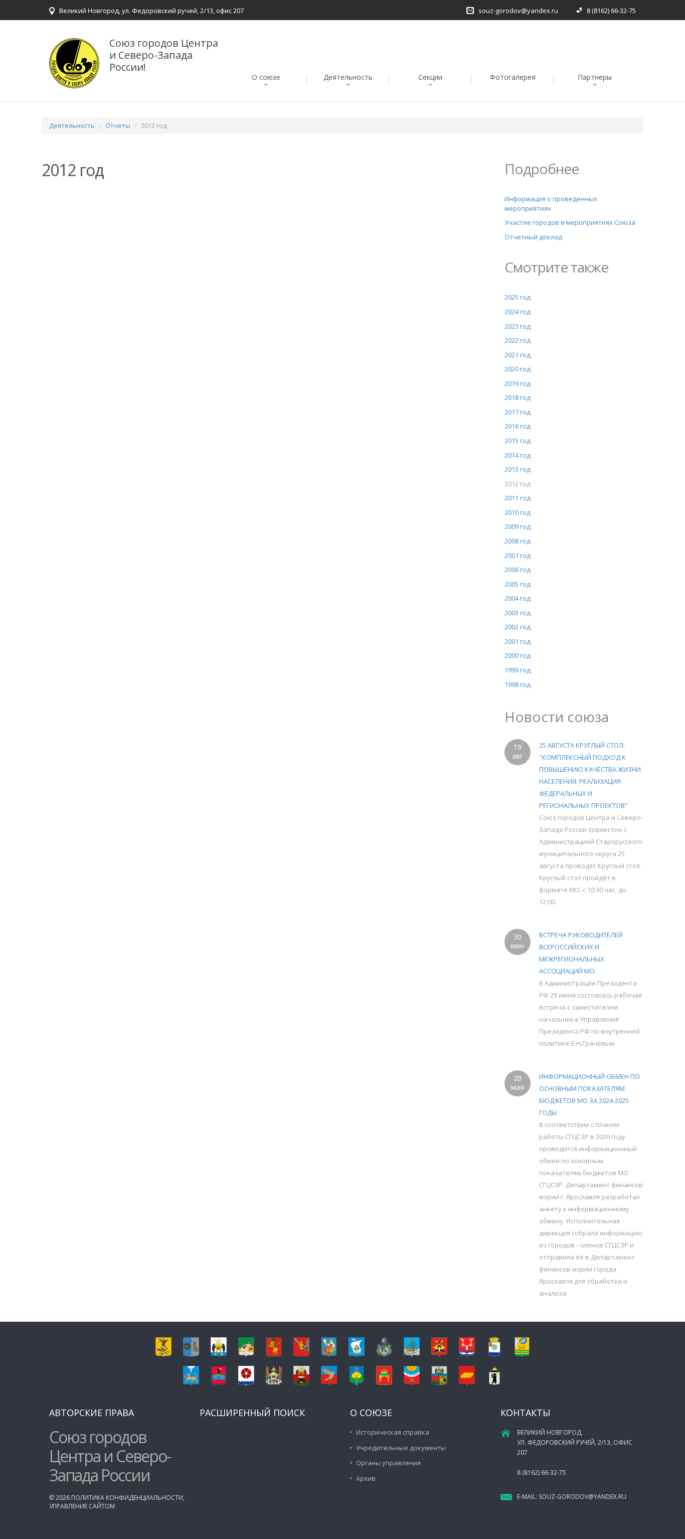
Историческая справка (392, 1432)
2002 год (517, 626)
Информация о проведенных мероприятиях (550, 203)
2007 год (517, 555)
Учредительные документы (401, 1447)
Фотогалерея (513, 77)
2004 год (517, 598)
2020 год (517, 368)
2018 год (517, 397)
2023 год (517, 326)
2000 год (517, 655)
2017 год (517, 411)
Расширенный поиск (252, 1413)
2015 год (517, 440)
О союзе (266, 77)
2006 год (517, 569)
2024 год (517, 311)
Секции (430, 77)
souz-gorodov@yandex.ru (518, 10)
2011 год (517, 497)
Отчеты (117, 125)
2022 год (517, 340)
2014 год (517, 455)
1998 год (517, 684)
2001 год (517, 641)
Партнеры (595, 77)
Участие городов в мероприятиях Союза (569, 222)
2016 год (517, 426)
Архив (366, 1478)
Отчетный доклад (533, 236)
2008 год (517, 540)
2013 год (517, 469)
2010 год (517, 512)
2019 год (517, 383)
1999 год (517, 669)
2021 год (517, 354)
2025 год (517, 297)
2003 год (517, 612)
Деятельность (348, 77)
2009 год (517, 526)
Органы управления (388, 1462)
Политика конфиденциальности (127, 1497)
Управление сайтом (82, 1506)
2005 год (517, 584)
